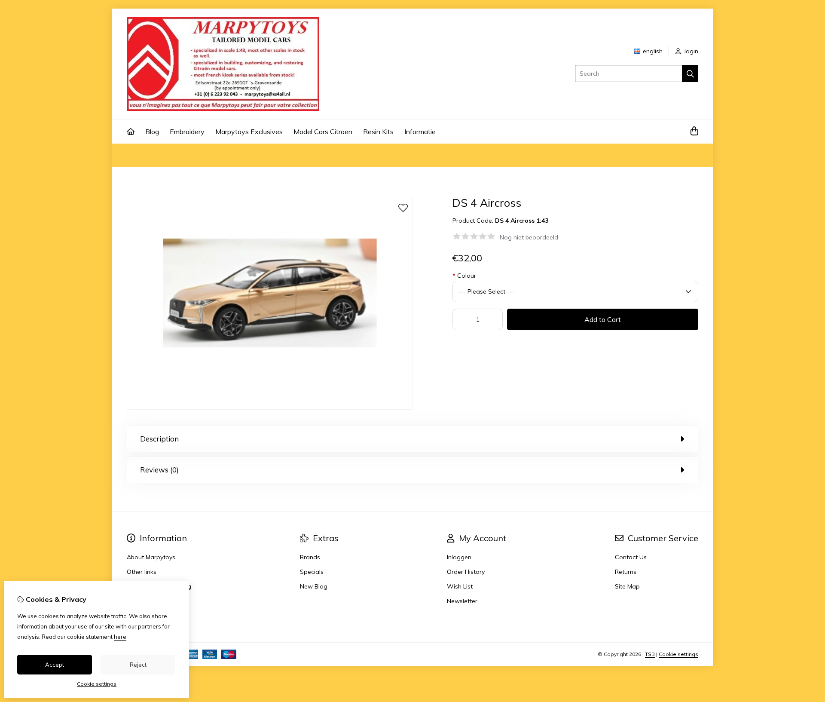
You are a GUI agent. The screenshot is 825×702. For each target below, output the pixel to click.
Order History (466, 572)
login (690, 51)
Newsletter (462, 601)
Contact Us (631, 557)
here (120, 636)
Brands (310, 557)
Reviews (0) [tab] (159, 469)
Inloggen (459, 557)
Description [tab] (159, 438)
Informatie (420, 131)
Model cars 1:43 (172, 155)
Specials (312, 572)
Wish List (460, 586)
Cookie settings (678, 654)
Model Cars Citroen (322, 131)
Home (135, 155)
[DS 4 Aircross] (269, 407)
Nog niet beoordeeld (529, 237)
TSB (650, 654)
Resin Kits (378, 131)
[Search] (690, 73)
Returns (625, 572)
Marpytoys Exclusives (249, 131)
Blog (152, 131)
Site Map (627, 586)
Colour (464, 275)
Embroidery (187, 131)
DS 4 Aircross (219, 155)
